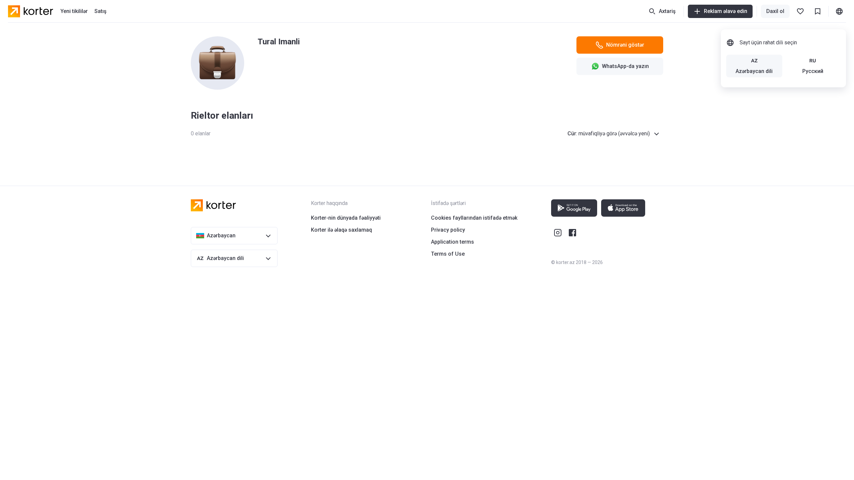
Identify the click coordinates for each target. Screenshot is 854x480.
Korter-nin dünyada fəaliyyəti (346, 218)
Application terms (452, 242)
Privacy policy (448, 230)
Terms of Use (448, 254)
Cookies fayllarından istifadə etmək (474, 218)
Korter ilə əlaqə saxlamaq (341, 230)
